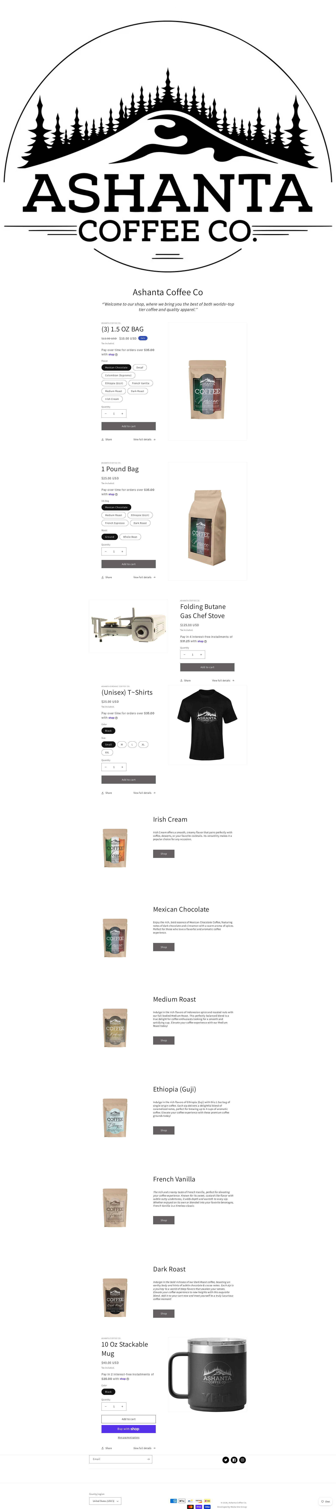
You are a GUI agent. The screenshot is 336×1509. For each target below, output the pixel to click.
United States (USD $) (103, 1501)
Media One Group (239, 1507)
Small (108, 744)
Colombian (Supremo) (118, 375)
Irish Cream (112, 399)
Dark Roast (137, 391)
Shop (164, 853)
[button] (93, 8)
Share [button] (109, 439)
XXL (107, 752)
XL (143, 744)
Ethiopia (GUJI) (114, 383)
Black (108, 730)
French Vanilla (140, 383)
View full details (143, 439)
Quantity (106, 406)
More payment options (128, 1437)
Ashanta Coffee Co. (238, 1502)
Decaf (139, 367)
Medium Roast (113, 391)
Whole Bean (130, 536)
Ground (109, 536)
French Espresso (115, 523)
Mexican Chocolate (116, 367)
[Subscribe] (148, 1459)
